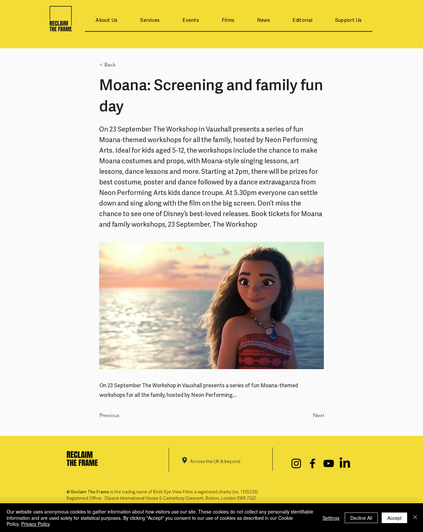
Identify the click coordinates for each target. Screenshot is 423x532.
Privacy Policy (35, 523)
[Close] (415, 518)
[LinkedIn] (344, 463)
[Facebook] (312, 463)
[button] (106, 20)
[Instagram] (296, 463)
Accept (394, 517)
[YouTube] (328, 463)
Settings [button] (331, 517)
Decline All (361, 517)
